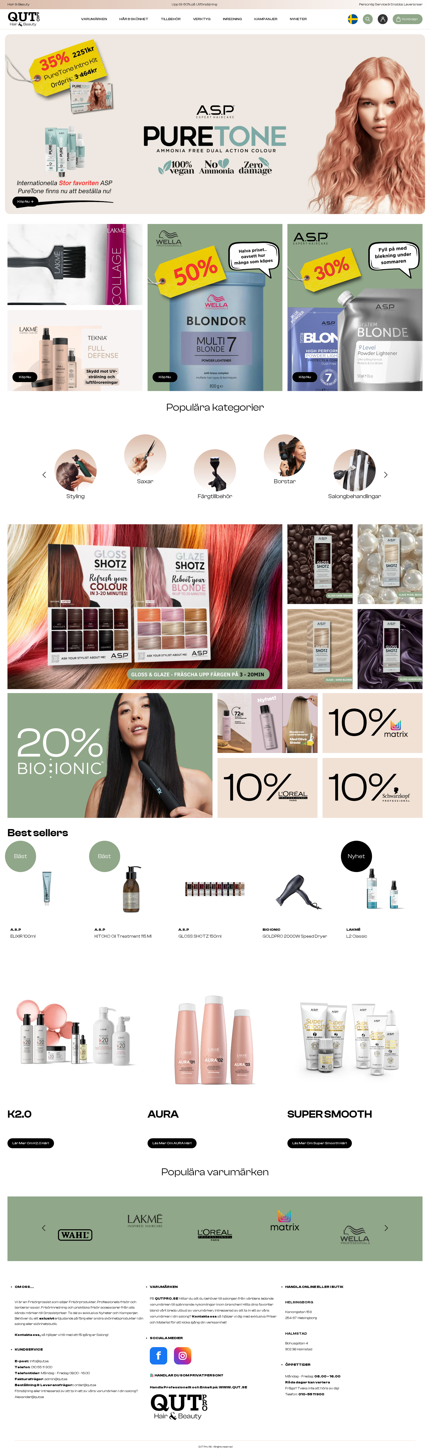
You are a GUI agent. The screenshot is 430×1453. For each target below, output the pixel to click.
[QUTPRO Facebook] (158, 1363)
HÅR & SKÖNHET (133, 19)
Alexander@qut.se (29, 1397)
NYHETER (298, 19)
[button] (44, 475)
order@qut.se (85, 1385)
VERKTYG (202, 19)
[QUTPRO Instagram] (182, 1363)
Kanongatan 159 (306, 1312)
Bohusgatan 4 (296, 1343)
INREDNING (232, 19)
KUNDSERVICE (29, 1350)
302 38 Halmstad (298, 1349)
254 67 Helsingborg (301, 1318)
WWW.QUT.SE (233, 1387)
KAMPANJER (265, 19)
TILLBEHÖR (171, 19)
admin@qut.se (56, 1379)
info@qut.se (39, 1361)
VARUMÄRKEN (94, 19)
